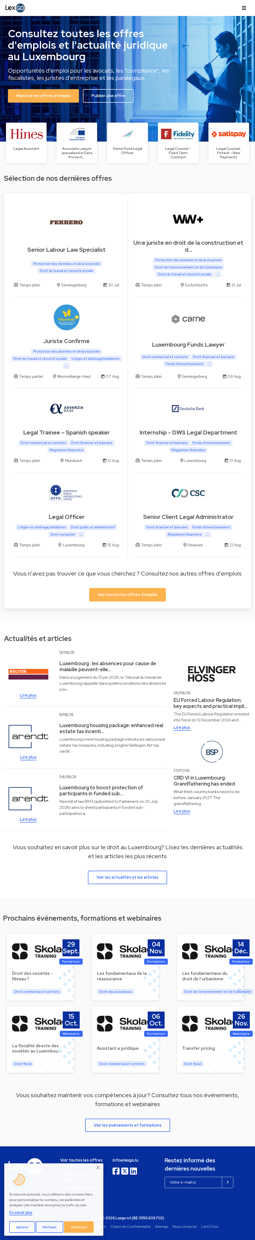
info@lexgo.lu (125, 1160)
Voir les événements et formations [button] (128, 1125)
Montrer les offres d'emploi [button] (43, 95)
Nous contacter (185, 1226)
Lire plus (28, 695)
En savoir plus (20, 1212)
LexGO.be (209, 1226)
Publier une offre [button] (108, 95)
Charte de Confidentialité (130, 1226)
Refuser (50, 1227)
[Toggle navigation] (244, 8)
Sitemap (161, 1226)
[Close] (98, 1167)
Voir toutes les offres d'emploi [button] (127, 594)
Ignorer (22, 1227)
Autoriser (79, 1227)
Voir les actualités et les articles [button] (127, 877)
